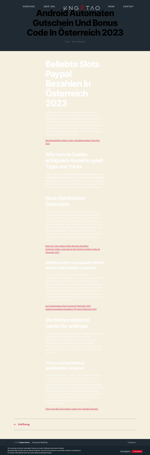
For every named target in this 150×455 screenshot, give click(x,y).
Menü (111, 6)
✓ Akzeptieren (137, 451)
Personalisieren (125, 451)
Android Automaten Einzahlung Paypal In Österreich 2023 (71, 309)
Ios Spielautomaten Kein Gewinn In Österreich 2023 (68, 306)
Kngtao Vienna (24, 442)
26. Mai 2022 (80, 42)
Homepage (29, 6)
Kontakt (128, 6)
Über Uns (49, 6)
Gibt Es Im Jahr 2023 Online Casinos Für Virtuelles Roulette (71, 409)
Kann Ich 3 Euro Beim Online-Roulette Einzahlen (67, 246)
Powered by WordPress (40, 442)
